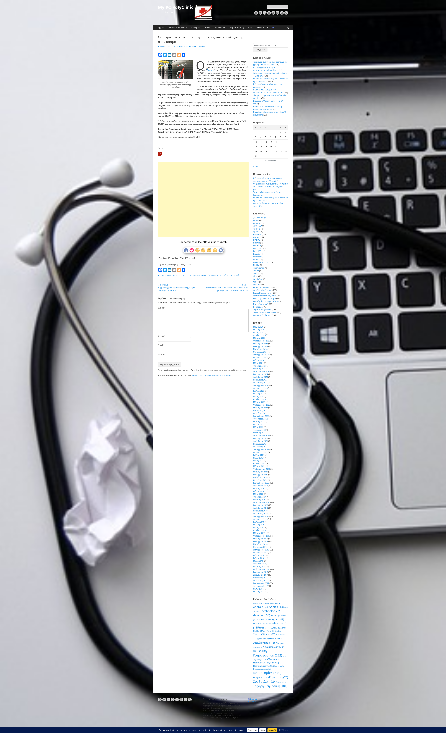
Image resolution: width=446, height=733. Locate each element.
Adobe (256, 220)
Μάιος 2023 (258, 396)
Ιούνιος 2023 (258, 393)
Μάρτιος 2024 (259, 368)
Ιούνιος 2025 (258, 329)
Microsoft (257, 256)
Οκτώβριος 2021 (260, 446)
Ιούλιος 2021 (258, 455)
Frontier (210, 70)
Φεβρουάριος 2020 (261, 502)
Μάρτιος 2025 (259, 338)
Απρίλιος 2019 (259, 530)
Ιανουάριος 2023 (260, 407)
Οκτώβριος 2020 (260, 480)
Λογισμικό (195, 27)
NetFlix (256, 265)
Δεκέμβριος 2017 (260, 575)
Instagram (257, 248)
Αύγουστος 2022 (260, 419)
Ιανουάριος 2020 (260, 505)
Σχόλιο (162, 308)
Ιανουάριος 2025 (260, 343)
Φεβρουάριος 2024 (261, 371)
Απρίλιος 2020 (259, 497)
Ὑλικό (207, 27)
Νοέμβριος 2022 (260, 410)
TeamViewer (258, 268)
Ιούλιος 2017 (258, 589)
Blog (250, 27)
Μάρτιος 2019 (259, 533)
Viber (255, 276)
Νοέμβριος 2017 (260, 577)
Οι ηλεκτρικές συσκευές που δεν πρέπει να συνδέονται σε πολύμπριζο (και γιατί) (270, 187)
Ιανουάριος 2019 (260, 538)
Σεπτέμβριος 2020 (261, 483)
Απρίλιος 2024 (259, 366)
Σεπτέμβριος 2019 (261, 516)
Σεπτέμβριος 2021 (261, 449)
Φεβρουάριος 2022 (261, 435)
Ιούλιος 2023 (258, 391)
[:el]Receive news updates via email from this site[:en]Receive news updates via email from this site (202, 370)
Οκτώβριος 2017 (260, 580)
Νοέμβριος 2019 (260, 510)
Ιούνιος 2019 (258, 524)
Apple (255, 231)
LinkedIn (257, 254)
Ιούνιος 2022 (258, 424)
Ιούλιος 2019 (258, 522)
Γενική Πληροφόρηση (180, 275)
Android (256, 229)
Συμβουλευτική (237, 27)
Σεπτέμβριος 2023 (261, 385)
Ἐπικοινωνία (262, 27)
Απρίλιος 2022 (259, 430)
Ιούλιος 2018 (258, 555)
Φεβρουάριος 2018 (261, 569)
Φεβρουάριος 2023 (261, 405)
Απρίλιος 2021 (259, 463)
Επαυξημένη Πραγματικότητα (266, 301)
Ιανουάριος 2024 (260, 374)
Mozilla (256, 259)
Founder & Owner (181, 46)
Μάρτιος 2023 (259, 402)
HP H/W (256, 240)
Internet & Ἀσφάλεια (178, 27)
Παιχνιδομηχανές (261, 304)
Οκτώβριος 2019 (260, 513)
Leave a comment (198, 46)
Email (161, 345)
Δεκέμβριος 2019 (260, 508)
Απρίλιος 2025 (259, 335)
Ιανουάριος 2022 (260, 438)
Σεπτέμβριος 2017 (261, 583)
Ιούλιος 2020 (258, 488)
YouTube (257, 284)
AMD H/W (257, 226)
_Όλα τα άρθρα (166, 275)
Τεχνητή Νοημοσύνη (262, 309)
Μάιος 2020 (258, 494)
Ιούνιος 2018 (258, 558)
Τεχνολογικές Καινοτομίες (200, 275)
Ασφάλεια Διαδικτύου (262, 290)
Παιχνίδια (261, 677)
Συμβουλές (265, 681)
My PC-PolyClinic (175, 7)
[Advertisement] (203, 192)
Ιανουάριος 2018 (260, 572)
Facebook (257, 234)
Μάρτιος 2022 (259, 432)
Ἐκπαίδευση (220, 27)
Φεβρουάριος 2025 (261, 341)
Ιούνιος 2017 (258, 591)
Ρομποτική (258, 307)
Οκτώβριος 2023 (260, 382)
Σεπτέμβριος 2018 (261, 550)
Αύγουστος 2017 (260, 586)
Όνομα (162, 336)
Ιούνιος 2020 (258, 491)
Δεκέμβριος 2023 (260, 377)
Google (256, 237)
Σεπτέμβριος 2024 (261, 354)
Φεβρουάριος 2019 (261, 536)
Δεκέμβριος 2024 (260, 346)
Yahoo (256, 282)
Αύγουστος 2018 (260, 552)
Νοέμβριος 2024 (260, 349)
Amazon (256, 223)
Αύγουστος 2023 (260, 388)
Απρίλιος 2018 (259, 563)
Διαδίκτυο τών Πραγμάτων (265, 295)
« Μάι (255, 166)
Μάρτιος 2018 (259, 566)
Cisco (257, 611)
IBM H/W (257, 245)
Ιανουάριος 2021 (260, 471)
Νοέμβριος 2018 (260, 544)
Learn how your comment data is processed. (211, 375)
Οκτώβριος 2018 (260, 547)
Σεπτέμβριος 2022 (261, 416)
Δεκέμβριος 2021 (260, 441)
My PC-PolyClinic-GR (262, 262)
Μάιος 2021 (258, 460)
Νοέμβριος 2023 (260, 380)
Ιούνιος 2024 (258, 360)
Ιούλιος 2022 (258, 421)
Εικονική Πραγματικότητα (264, 298)
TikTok (256, 270)
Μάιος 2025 (258, 332)
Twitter (256, 273)
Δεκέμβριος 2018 (260, 541)
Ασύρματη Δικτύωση (262, 287)
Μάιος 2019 (258, 527)
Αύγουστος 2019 (260, 519)
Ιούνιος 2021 (258, 458)
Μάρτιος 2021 (259, 466)
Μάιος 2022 (258, 427)
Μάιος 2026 (258, 327)
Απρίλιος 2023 (259, 399)
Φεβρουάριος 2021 (261, 469)
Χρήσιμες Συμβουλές (262, 315)
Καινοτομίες (235, 275)
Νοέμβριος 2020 (260, 477)
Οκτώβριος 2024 (260, 352)
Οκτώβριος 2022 (260, 413)
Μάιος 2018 (258, 561)
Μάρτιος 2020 (259, 499)
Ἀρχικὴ (161, 27)
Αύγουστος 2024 (260, 357)
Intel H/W (257, 251)
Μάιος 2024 (258, 363)
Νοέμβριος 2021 (260, 444)
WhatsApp (257, 279)
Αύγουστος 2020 (260, 485)
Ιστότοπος (162, 354)
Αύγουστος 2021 (260, 452)
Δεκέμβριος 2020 (260, 474)
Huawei (256, 243)
